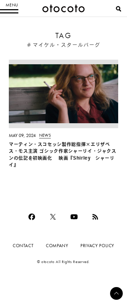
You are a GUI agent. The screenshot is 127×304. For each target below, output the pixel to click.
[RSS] (95, 217)
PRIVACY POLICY (97, 246)
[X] (53, 217)
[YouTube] (74, 217)
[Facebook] (32, 217)
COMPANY (57, 246)
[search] (118, 9)
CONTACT (23, 246)
